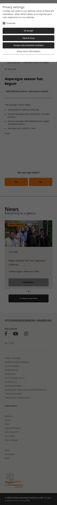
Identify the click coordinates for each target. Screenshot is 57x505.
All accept (28, 30)
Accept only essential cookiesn (29, 45)
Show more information (28, 51)
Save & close (28, 38)
